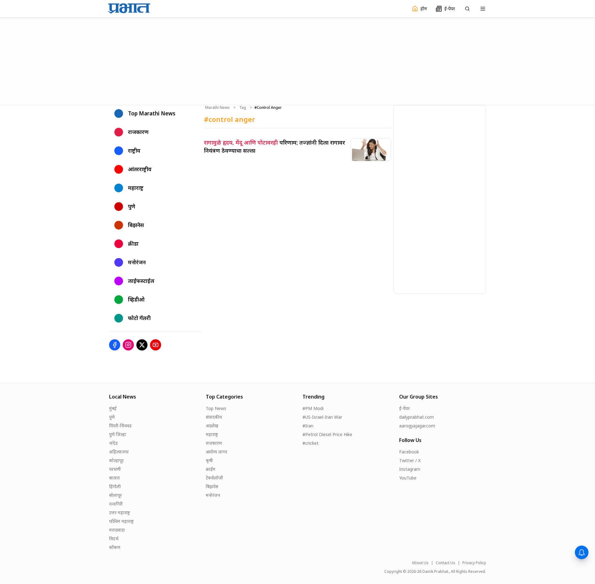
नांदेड (113, 443)
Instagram (409, 469)
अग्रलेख (212, 426)
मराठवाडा (117, 530)
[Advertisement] (297, 60)
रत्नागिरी (116, 504)
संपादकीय (214, 417)
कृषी (209, 460)
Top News (216, 408)
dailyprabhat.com (416, 417)
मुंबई (113, 408)
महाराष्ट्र (212, 434)
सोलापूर (115, 495)
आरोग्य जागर (216, 452)
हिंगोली (115, 486)
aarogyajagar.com (417, 426)
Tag (242, 107)
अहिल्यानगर (119, 452)
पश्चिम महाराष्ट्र (121, 521)
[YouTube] (155, 344)
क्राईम (210, 469)
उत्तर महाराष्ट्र (119, 512)
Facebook (409, 452)
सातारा (114, 478)
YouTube (407, 478)
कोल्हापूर (116, 460)
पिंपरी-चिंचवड (120, 426)
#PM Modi (313, 408)
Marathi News (217, 107)
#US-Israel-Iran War (322, 417)
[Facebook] (114, 344)
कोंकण (114, 547)
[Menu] (482, 8)
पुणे (112, 417)
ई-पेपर (404, 408)
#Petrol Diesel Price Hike (327, 434)
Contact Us (445, 562)
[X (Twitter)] (142, 344)
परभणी (115, 469)
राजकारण (214, 443)
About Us (420, 562)
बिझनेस (212, 486)
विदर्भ (113, 539)
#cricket (310, 443)
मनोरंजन (213, 495)
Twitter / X (410, 460)
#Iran (307, 426)
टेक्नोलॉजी (214, 478)
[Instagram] (128, 344)
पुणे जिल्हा (117, 434)
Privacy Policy (474, 562)
